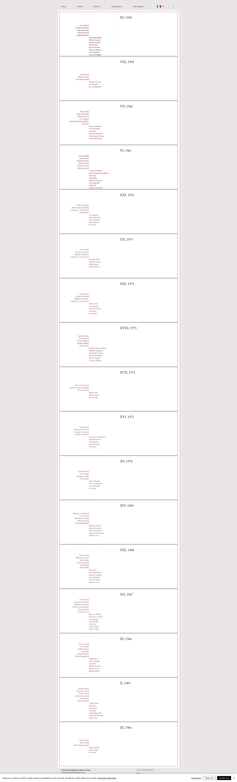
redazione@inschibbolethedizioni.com (73, 772)
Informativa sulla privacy (107, 778)
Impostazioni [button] (196, 778)
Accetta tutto (224, 778)
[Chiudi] (234, 778)
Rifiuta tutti (209, 778)
